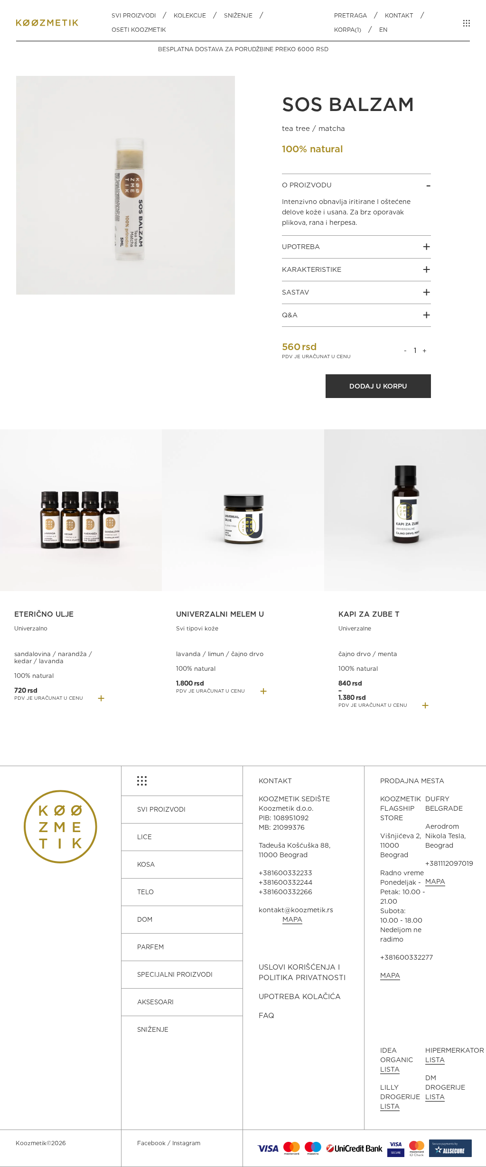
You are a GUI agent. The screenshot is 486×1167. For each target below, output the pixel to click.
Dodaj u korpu (378, 386)
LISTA (390, 1069)
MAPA (292, 919)
